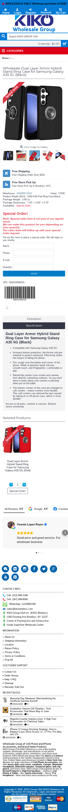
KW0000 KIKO (24, 193)
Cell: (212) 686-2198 (17, 595)
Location (9, 644)
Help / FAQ (10, 679)
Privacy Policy (12, 652)
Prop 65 (9, 659)
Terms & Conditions (15, 656)
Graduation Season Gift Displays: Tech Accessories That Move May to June (30, 709)
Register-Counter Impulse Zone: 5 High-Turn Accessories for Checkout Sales (33, 720)
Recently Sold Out (14, 687)
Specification (34, 325)
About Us (10, 637)
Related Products (16, 418)
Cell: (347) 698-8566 (17, 599)
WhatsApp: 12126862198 (22, 604)
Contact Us (10, 671)
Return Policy (12, 648)
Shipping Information (15, 640)
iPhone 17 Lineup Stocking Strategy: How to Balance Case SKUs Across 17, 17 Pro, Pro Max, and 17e (36, 732)
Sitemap (9, 683)
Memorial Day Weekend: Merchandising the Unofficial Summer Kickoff (33, 699)
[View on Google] (11, 524)
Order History (11, 675)
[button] (3, 533)
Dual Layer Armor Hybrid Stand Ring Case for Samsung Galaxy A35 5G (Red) (17, 466)
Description (34, 319)
